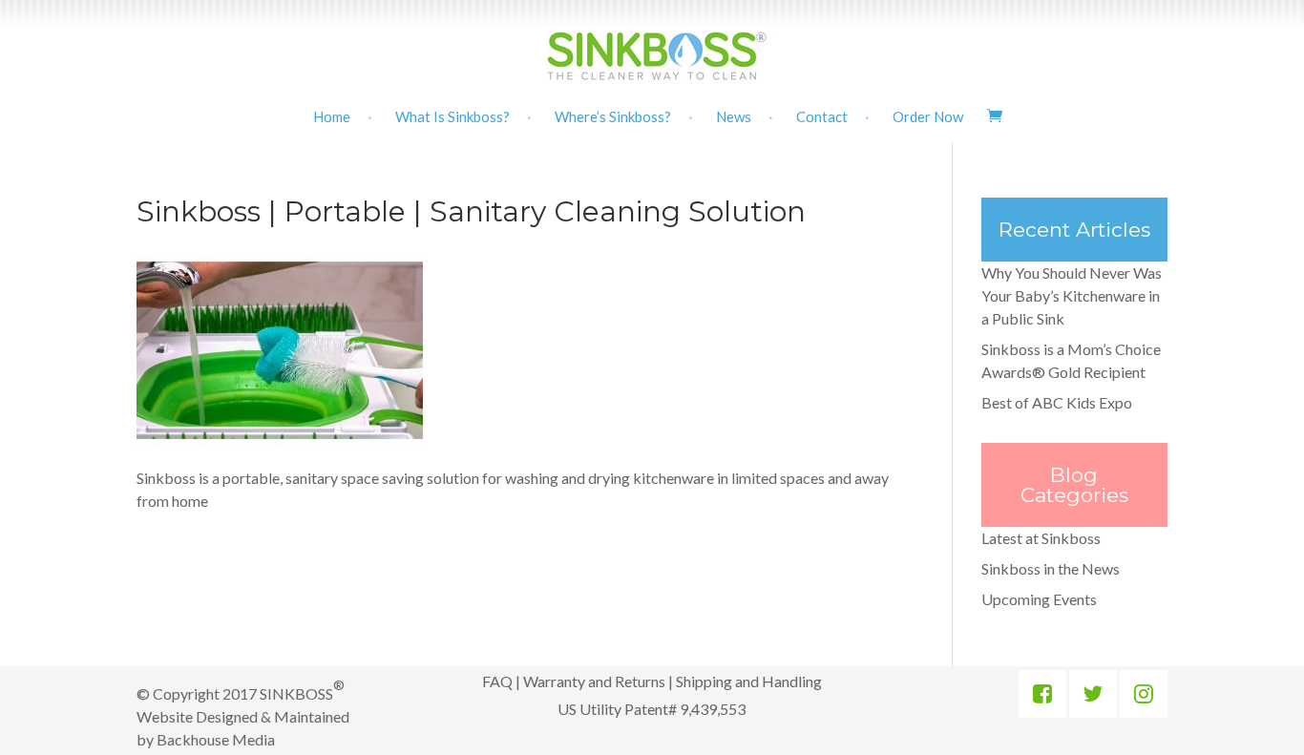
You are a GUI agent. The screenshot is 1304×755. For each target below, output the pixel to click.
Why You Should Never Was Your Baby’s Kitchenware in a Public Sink (1071, 295)
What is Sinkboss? (452, 117)
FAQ (497, 681)
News (733, 117)
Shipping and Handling (749, 681)
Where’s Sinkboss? (613, 117)
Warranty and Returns (594, 681)
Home (331, 117)
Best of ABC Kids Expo (1056, 402)
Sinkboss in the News (1050, 568)
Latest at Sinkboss (1041, 538)
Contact (822, 117)
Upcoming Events (1039, 599)
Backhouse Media (216, 739)
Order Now (928, 117)
